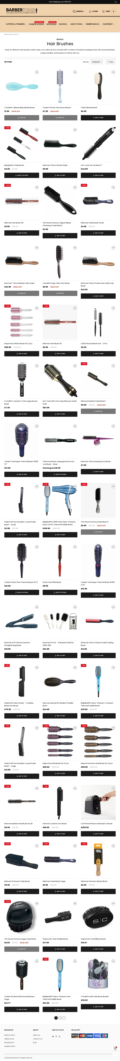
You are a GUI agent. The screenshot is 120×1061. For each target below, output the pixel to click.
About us (36, 1035)
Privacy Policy (9, 1035)
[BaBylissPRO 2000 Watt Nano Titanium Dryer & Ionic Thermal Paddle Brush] (60, 500)
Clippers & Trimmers (15, 24)
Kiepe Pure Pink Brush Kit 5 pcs (56, 763)
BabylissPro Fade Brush (14, 165)
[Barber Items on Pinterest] (56, 1036)
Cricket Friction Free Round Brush (57, 107)
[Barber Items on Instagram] (59, 1036)
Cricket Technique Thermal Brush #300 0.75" (98, 583)
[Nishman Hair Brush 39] (21, 201)
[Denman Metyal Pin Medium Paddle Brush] (60, 681)
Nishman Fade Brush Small (92, 222)
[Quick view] (37, 72)
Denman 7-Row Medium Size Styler (19, 283)
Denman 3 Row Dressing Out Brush (96, 461)
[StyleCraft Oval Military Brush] (98, 917)
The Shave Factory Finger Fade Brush (20, 939)
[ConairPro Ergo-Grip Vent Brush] (60, 261)
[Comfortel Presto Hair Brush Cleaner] (98, 802)
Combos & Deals (36, 24)
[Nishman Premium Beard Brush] (98, 859)
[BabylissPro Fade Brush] (21, 143)
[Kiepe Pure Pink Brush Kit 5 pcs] (60, 741)
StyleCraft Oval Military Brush (93, 939)
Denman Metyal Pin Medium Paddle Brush (58, 704)
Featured (96, 62)
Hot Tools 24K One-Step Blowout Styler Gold (60, 402)
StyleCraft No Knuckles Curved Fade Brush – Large (20, 764)
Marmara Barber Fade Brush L (93, 401)
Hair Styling (76, 24)
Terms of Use (9, 1039)
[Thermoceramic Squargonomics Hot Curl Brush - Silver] (60, 440)
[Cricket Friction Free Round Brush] (60, 86)
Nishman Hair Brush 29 (52, 343)
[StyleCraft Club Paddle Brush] (60, 917)
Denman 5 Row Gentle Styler (55, 165)
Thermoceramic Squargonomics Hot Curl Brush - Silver (58, 462)
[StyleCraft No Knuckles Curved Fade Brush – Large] (21, 741)
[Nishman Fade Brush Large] (60, 859)
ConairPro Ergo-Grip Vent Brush (56, 283)
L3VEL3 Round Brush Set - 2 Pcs (94, 343)
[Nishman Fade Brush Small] (98, 201)
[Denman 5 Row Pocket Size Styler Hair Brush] (98, 261)
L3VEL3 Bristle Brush (89, 107)
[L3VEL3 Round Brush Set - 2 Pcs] (98, 322)
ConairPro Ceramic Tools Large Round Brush (20, 402)
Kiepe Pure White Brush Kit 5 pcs (18, 343)
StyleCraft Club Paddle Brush (55, 939)
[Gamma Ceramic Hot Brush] (60, 802)
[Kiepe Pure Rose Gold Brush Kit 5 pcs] (98, 741)
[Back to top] (115, 1053)
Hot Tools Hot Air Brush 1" (91, 165)
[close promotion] (115, 2)
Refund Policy (9, 1043)
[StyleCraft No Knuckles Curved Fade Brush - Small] (21, 500)
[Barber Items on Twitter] (53, 1036)
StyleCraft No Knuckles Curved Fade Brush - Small (20, 523)
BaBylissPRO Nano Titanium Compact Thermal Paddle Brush (97, 704)
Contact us (37, 1039)
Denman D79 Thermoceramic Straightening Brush (17, 643)
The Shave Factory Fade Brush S (95, 522)
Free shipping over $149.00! (60, 2)
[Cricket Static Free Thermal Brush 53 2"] (21, 560)
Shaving (63, 24)
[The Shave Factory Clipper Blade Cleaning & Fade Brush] (60, 201)
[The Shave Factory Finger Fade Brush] (21, 917)
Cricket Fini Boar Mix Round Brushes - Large (20, 997)
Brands (60, 39)
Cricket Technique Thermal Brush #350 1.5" (21, 462)
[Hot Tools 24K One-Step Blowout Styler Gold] (60, 379)
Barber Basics (92, 24)
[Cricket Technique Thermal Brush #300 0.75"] (98, 560)
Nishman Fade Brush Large (54, 881)
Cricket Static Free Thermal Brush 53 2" (21, 582)
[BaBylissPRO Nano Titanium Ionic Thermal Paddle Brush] (60, 975)
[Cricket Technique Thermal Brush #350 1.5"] (21, 440)
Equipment (108, 24)
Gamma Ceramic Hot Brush (55, 823)
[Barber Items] (21, 11)
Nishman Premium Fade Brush (17, 881)
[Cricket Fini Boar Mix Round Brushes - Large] (21, 975)
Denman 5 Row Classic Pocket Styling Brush (97, 643)
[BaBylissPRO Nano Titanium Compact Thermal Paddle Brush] (98, 681)
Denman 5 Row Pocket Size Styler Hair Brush (97, 284)
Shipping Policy (9, 1046)
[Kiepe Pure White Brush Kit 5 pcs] (21, 322)
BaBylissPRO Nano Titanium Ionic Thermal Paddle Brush (57, 997)
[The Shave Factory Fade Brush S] (98, 500)
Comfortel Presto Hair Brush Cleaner (96, 823)
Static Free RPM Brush (52, 582)
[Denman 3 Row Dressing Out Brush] (98, 440)
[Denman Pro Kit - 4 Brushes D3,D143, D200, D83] (60, 621)
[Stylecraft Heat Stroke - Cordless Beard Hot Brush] (21, 681)
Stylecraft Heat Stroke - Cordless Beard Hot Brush (19, 704)
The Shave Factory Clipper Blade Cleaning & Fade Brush (57, 224)
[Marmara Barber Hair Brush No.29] (21, 802)
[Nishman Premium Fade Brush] (21, 859)
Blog (35, 1043)
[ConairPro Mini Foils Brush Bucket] (98, 975)
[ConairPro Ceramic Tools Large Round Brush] (21, 379)
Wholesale (51, 24)
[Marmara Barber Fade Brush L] (98, 379)
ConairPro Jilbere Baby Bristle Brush (19, 107)
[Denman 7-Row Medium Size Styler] (21, 261)
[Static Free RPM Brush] (60, 560)
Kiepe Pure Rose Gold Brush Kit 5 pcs (97, 763)
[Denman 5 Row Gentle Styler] (60, 143)
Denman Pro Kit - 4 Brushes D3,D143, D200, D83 (58, 643)
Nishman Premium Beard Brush (94, 881)
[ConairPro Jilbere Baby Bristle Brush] (21, 86)
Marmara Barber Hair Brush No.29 (18, 823)
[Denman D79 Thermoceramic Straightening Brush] (21, 621)
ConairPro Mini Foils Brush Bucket (95, 996)
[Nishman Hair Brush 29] (60, 322)
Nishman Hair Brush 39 (13, 222)
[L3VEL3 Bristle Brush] (98, 86)
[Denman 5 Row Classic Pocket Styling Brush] (98, 621)
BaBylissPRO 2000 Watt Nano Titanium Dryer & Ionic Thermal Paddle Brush (59, 523)
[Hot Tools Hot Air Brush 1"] (98, 143)
